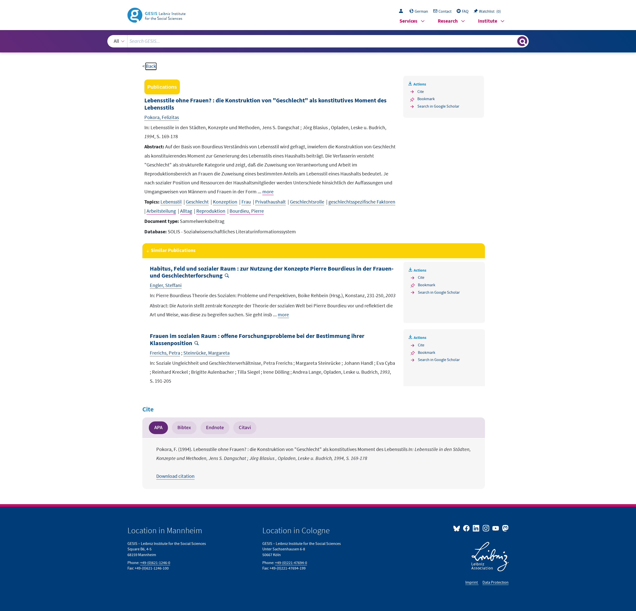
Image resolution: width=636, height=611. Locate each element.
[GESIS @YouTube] (496, 528)
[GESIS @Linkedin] (476, 528)
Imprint (471, 582)
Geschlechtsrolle (307, 202)
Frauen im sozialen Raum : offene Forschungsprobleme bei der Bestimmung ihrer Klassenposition (257, 340)
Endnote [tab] (215, 427)
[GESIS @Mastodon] (505, 528)
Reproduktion (210, 211)
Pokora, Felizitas (161, 117)
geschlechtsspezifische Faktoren (361, 202)
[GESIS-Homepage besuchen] (157, 14)
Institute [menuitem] (487, 21)
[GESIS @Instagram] (486, 528)
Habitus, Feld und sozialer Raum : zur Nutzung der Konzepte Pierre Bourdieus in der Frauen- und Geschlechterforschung (272, 272)
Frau (246, 202)
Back (151, 66)
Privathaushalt (270, 202)
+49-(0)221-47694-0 (291, 562)
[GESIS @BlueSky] (457, 528)
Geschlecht (197, 202)
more (268, 192)
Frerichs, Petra (165, 353)
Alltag (186, 211)
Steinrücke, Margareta (206, 353)
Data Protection (495, 582)
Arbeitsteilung (161, 211)
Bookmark (426, 98)
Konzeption (225, 202)
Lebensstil (171, 202)
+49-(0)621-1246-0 (155, 562)
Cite (420, 91)
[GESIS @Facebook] (467, 528)
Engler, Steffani (166, 285)
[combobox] (318, 41)
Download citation (175, 476)
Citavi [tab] (245, 427)
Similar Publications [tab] (173, 250)
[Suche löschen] (513, 41)
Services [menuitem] (408, 21)
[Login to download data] (402, 11)
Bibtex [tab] (184, 427)
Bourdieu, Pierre (247, 211)
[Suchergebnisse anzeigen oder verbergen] (522, 41)
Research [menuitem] (448, 21)
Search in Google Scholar (438, 106)
